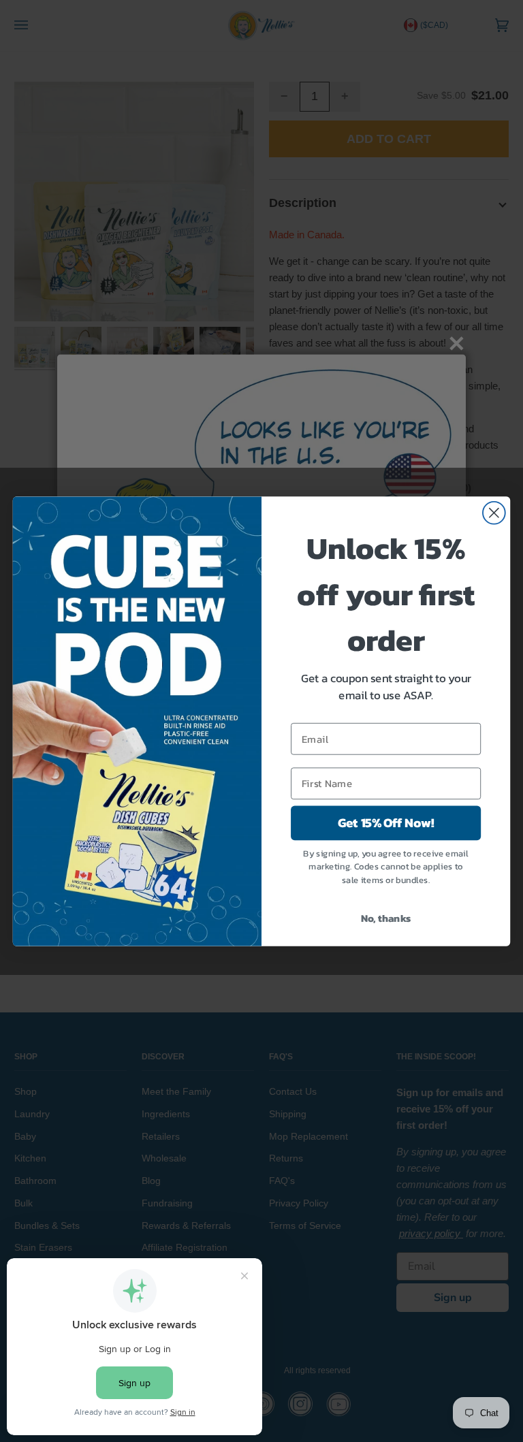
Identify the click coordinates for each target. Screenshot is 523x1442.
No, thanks (386, 917)
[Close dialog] (494, 512)
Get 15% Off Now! (386, 822)
